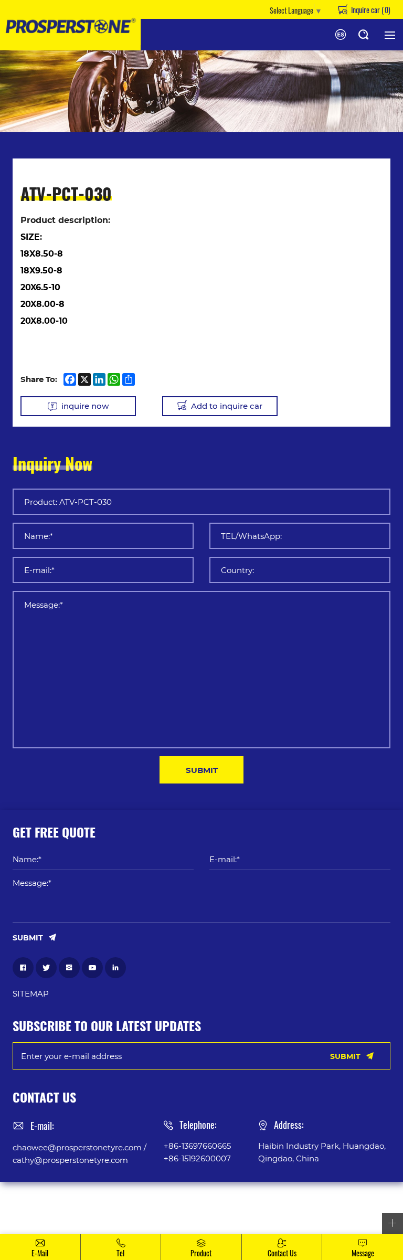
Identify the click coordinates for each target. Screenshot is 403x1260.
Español (340, 34)
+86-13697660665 (197, 1145)
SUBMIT (202, 770)
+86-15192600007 (197, 1158)
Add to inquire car (226, 405)
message (363, 1252)
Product (200, 1252)
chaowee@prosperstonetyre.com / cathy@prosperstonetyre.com (79, 1153)
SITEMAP (31, 993)
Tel (120, 1252)
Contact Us (282, 1252)
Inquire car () (369, 9)
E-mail (39, 1252)
